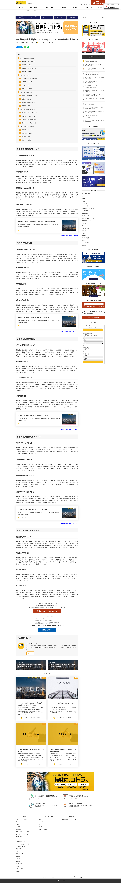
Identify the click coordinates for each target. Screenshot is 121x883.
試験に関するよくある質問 (27, 126)
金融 (40, 819)
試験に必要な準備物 (27, 89)
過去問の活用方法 (26, 99)
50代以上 (96, 335)
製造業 (83, 240)
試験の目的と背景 (26, 65)
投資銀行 (84, 230)
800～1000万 (86, 347)
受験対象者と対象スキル (28, 72)
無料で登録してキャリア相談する (47, 611)
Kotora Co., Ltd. (61, 880)
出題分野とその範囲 (27, 82)
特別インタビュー (56, 877)
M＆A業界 (84, 201)
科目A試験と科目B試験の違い (29, 78)
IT (39, 824)
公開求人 (86, 333)
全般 (83, 225)
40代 (92, 335)
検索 (103, 17)
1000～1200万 (87, 348)
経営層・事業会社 (86, 238)
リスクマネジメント (86, 220)
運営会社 (77, 877)
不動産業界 (84, 223)
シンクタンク (85, 213)
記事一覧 (30, 653)
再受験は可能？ (26, 136)
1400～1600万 (87, 350)
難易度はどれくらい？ (27, 130)
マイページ (71, 877)
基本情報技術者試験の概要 (29, 61)
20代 (85, 335)
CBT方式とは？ (26, 85)
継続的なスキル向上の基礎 (29, 123)
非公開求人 (91, 333)
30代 (88, 335)
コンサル (41, 822)
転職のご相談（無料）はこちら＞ (69, 236)
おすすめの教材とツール (28, 102)
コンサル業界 (85, 211)
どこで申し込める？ (27, 140)
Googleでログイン (112, 7)
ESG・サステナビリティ (87, 193)
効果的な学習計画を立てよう (29, 95)
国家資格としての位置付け (29, 68)
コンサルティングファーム (88, 208)
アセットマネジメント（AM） (89, 206)
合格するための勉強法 (26, 92)
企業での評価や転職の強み (29, 119)
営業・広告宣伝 (85, 228)
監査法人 (84, 235)
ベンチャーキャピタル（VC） (89, 218)
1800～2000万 (87, 353)
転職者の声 (64, 877)
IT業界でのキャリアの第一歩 (29, 112)
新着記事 (84, 233)
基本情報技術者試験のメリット (28, 109)
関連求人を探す (47, 630)
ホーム (39, 877)
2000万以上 (86, 354)
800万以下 (86, 346)
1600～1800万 (87, 352)
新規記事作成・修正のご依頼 (69, 819)
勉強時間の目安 (26, 106)
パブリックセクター (86, 216)
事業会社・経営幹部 (43, 829)
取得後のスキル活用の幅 (28, 116)
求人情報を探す (46, 877)
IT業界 (52, 42)
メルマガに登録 (95, 317)
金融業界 (84, 245)
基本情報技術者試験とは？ (27, 58)
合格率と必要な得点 (27, 133)
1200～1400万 (87, 349)
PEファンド (84, 203)
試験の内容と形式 (24, 75)
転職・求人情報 (85, 243)
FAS (83, 196)
